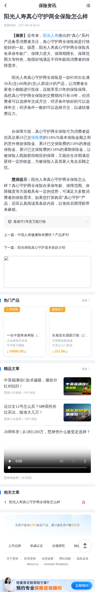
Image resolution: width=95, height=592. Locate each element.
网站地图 (65, 558)
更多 (86, 300)
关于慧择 (12, 558)
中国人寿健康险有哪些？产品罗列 (43, 235)
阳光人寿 (50, 35)
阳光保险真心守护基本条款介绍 (41, 247)
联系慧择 (30, 558)
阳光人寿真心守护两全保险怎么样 (34, 502)
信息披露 (47, 558)
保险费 (37, 137)
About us (32, 564)
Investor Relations (56, 564)
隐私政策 (82, 558)
